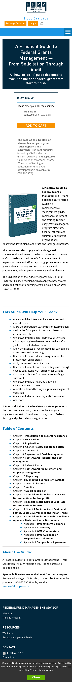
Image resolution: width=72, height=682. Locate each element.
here (36, 670)
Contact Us (8, 657)
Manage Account (15, 23)
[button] (36, 677)
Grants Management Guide (17, 637)
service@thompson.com (16, 586)
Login (33, 23)
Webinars (8, 633)
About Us (7, 613)
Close (36, 677)
